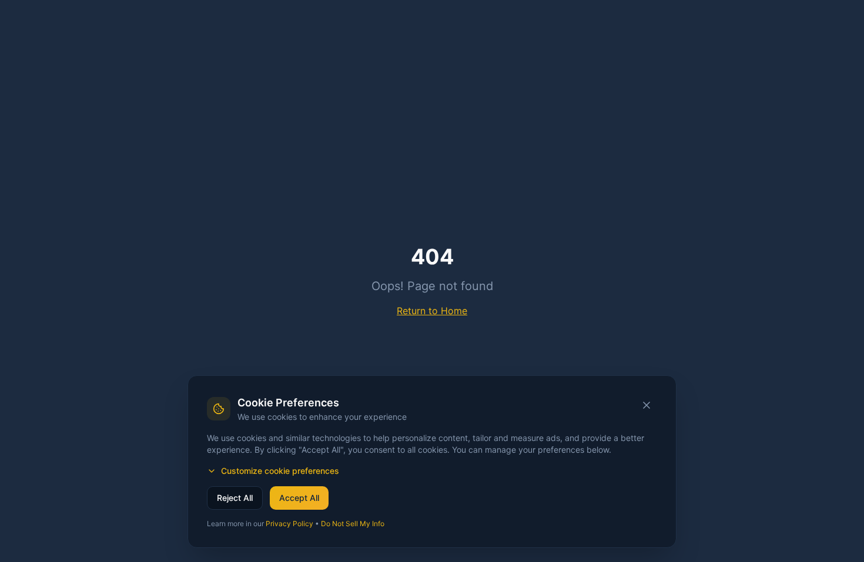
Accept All (299, 498)
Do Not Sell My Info (352, 523)
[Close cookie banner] (646, 405)
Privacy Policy (289, 523)
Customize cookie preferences (280, 471)
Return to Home (432, 311)
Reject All (235, 498)
